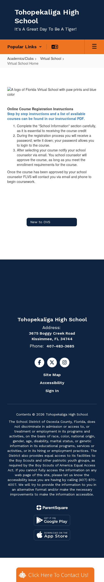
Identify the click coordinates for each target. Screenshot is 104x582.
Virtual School (50, 58)
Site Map (52, 374)
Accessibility (52, 382)
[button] (24, 46)
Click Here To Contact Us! (58, 575)
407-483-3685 (60, 346)
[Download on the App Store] (52, 534)
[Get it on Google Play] (52, 520)
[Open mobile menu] (94, 46)
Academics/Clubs (20, 58)
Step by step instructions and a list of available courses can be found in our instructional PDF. (46, 116)
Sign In (52, 390)
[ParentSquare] (52, 507)
